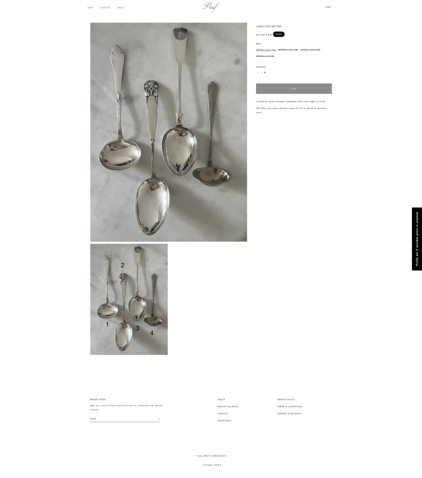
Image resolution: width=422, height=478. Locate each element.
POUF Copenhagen (215, 455)
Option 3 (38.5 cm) (310, 50)
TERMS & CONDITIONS (289, 406)
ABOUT (221, 399)
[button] (90, 7)
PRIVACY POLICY (286, 399)
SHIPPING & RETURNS (289, 413)
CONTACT (223, 413)
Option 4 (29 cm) (265, 56)
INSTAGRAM (224, 420)
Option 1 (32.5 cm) (266, 50)
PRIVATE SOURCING (228, 406)
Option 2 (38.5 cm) (288, 50)
